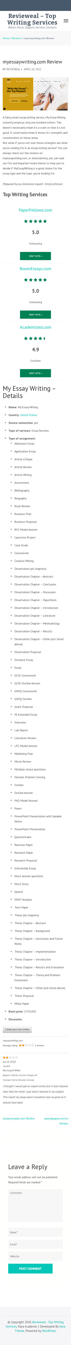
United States (28, 415)
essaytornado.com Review (19, 1118)
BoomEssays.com (35, 268)
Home (6, 38)
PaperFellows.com (35, 210)
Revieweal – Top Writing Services (32, 19)
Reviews (16, 38)
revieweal (13, 69)
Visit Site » (35, 256)
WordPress (49, 1331)
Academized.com (35, 327)
